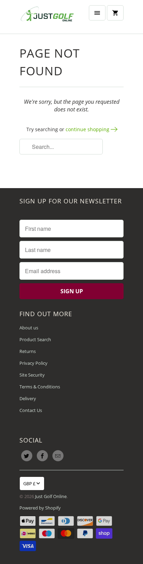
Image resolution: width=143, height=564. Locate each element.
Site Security (32, 375)
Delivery (27, 398)
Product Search (35, 339)
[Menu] (97, 12)
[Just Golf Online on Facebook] (42, 455)
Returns (27, 351)
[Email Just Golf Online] (58, 455)
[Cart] (115, 12)
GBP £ (29, 483)
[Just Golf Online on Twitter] (26, 455)
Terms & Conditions (39, 387)
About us (28, 328)
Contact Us (30, 410)
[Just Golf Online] (47, 16)
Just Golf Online (51, 496)
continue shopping (88, 129)
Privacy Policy (33, 363)
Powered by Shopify (40, 508)
